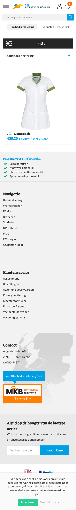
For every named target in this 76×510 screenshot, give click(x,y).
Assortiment (11, 278)
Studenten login (13, 244)
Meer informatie (49, 502)
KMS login (9, 239)
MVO (6, 233)
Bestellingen (11, 284)
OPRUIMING (10, 227)
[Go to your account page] (60, 9)
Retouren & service (15, 306)
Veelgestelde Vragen (16, 311)
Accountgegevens (14, 317)
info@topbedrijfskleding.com (24, 376)
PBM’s (7, 211)
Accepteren (28, 502)
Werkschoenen (12, 205)
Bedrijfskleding (12, 200)
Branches (9, 216)
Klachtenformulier (14, 300)
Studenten (9, 222)
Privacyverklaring (14, 295)
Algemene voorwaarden (18, 289)
